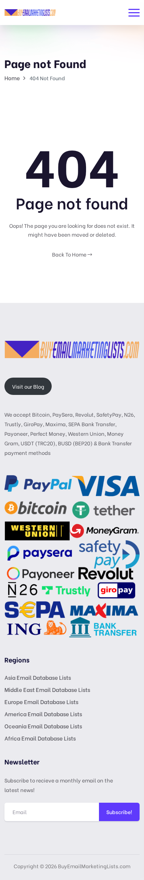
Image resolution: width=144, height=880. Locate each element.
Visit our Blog (28, 386)
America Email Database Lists (43, 714)
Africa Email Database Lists (40, 738)
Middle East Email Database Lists (47, 689)
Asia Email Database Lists (37, 677)
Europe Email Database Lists (41, 701)
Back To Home (70, 254)
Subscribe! (119, 812)
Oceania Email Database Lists (43, 726)
